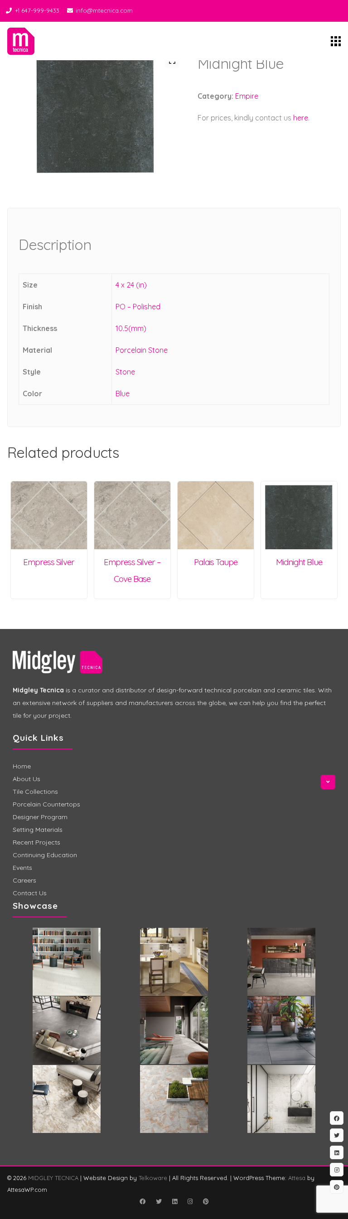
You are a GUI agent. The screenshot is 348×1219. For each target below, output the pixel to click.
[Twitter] (158, 1201)
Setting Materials (38, 829)
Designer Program (40, 817)
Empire (246, 96)
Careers (24, 880)
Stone (125, 371)
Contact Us (30, 893)
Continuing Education (45, 855)
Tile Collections (35, 791)
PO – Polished (138, 306)
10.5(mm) (131, 328)
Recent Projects (36, 842)
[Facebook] (142, 1201)
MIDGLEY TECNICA (53, 1177)
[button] (172, 60)
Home (22, 766)
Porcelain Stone (142, 350)
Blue (123, 393)
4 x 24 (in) (131, 284)
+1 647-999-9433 (37, 10)
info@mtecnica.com (104, 10)
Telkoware (153, 1177)
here (300, 117)
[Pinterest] (206, 1201)
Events (22, 868)
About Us (26, 779)
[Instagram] (189, 1201)
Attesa (296, 1177)
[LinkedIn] (174, 1201)
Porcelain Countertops (46, 804)
